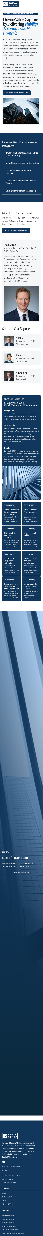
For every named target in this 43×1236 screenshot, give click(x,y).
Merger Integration (8, 1215)
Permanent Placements (9, 1183)
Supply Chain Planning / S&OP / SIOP (13, 1233)
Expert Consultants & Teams (11, 1176)
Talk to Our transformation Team (16, 92)
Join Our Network (7, 1204)
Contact (4, 1200)
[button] (37, 3)
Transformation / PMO (9, 1223)
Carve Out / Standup (8, 1219)
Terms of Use (16, 1166)
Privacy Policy (6, 1166)
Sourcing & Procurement (10, 1230)
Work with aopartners (21, 873)
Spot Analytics (7, 1197)
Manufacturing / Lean (9, 1226)
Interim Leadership (8, 1179)
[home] (11, 4)
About (4, 1193)
